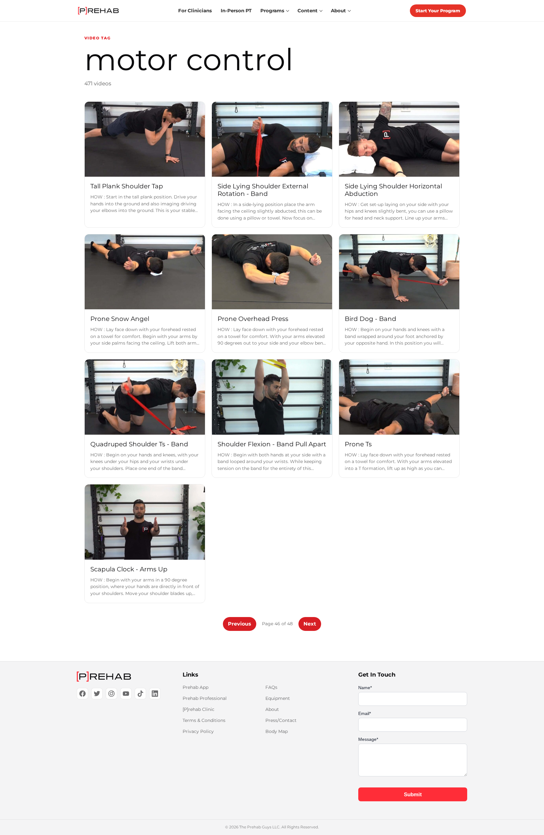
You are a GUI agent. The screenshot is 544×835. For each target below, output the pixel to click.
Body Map (276, 731)
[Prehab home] (98, 10)
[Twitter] (97, 693)
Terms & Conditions (204, 720)
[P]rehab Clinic (198, 709)
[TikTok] (140, 693)
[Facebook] (82, 693)
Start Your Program (438, 11)
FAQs (271, 687)
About (272, 709)
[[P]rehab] (119, 677)
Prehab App (195, 687)
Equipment (277, 698)
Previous (239, 624)
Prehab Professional (205, 698)
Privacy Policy (198, 731)
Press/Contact (281, 720)
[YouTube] (126, 693)
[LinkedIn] (155, 693)
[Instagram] (111, 693)
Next (309, 624)
